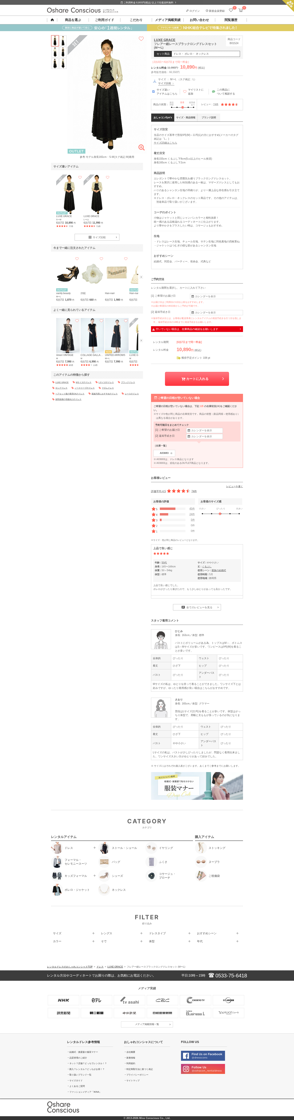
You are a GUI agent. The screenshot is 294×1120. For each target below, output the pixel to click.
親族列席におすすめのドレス (105, 394)
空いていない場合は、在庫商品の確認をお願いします (187, 329)
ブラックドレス (128, 382)
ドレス (100, 966)
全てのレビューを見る (199, 607)
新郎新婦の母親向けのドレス (68, 399)
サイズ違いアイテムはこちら (167, 91)
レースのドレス (132, 394)
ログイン (194, 10)
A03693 (166, 453)
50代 (164, 562)
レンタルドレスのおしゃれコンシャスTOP (70, 966)
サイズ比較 (165, 83)
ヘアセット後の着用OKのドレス (69, 394)
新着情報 (130, 1058)
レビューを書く (234, 486)
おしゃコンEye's (163, 117)
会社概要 (130, 1052)
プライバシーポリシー (137, 1075)
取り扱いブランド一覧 (80, 1075)
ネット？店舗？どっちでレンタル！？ (88, 1063)
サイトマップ (133, 1080)
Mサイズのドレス (83, 382)
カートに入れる (197, 378)
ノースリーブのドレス (85, 388)
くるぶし (207, 566)
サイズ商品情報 (185, 117)
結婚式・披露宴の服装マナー (83, 1052)
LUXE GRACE (164, 40)
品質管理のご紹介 (78, 1058)
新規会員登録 (216, 10)
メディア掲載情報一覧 (147, 1024)
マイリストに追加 (196, 91)
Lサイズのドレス (106, 382)
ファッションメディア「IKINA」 (85, 1092)
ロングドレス (61, 388)
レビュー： (209, 104)
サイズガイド (76, 1080)
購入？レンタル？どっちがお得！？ (87, 1069)
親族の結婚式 (219, 570)
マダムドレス (108, 388)
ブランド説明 (209, 117)
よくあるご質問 (77, 1086)
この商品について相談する (226, 91)
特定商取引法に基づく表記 (139, 1069)
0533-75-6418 (230, 976)
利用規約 (130, 1063)
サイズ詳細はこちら (165, 142)
